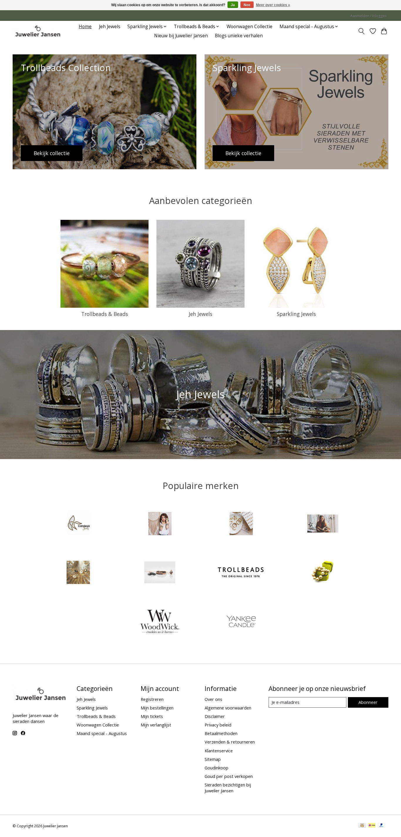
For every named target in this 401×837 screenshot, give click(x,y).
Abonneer (368, 702)
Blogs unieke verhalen (239, 36)
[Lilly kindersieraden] (322, 524)
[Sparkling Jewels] (159, 573)
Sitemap (213, 759)
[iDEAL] (371, 826)
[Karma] (241, 524)
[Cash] (362, 826)
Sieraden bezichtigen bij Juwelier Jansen (228, 788)
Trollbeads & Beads (104, 313)
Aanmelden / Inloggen (368, 15)
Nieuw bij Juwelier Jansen (181, 36)
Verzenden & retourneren (230, 742)
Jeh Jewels (109, 27)
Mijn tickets (152, 716)
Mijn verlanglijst (156, 725)
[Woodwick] (159, 622)
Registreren (152, 699)
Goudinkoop (216, 768)
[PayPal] (381, 826)
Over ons (213, 699)
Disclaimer (215, 716)
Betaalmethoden (221, 733)
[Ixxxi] (159, 524)
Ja (233, 5)
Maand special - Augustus (102, 733)
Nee (247, 5)
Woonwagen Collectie (249, 27)
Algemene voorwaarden (228, 708)
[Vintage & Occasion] (322, 573)
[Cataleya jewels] (78, 524)
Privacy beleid (218, 725)
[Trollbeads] (241, 573)
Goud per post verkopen (229, 776)
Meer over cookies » (273, 5)
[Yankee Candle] (241, 622)
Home (85, 27)
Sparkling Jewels (296, 313)
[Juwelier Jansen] (38, 31)
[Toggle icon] (361, 31)
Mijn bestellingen (157, 708)
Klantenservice (219, 751)
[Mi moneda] (78, 573)
